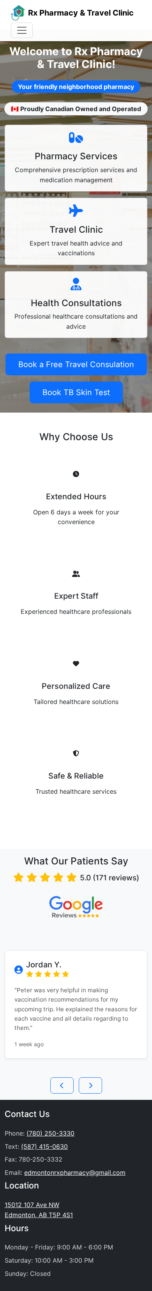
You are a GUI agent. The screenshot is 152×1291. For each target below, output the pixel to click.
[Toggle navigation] (22, 30)
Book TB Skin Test (76, 392)
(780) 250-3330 (50, 1133)
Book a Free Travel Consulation (76, 364)
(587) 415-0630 (44, 1146)
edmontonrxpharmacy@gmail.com (74, 1172)
